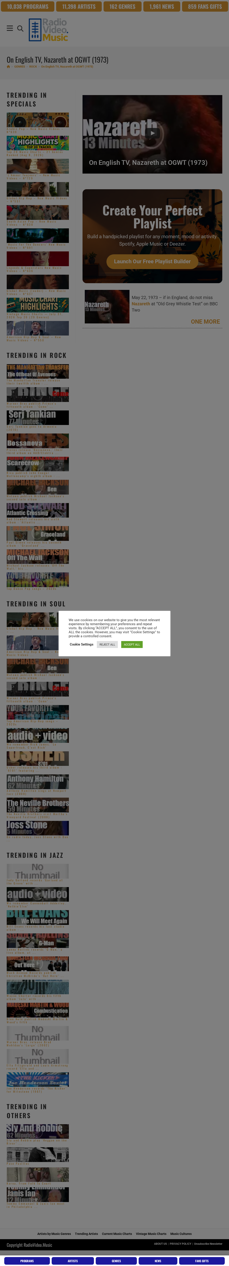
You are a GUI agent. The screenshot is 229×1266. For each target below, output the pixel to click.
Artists (73, 1261)
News (158, 1261)
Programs (27, 1261)
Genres (116, 1261)
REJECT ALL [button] (107, 644)
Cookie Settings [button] (81, 644)
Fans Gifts (202, 1261)
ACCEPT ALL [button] (132, 644)
